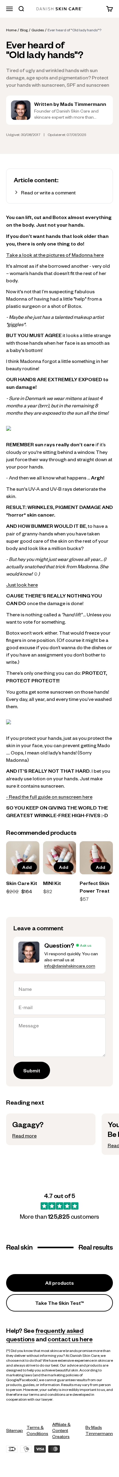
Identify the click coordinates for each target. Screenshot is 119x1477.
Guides (37, 29)
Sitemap (14, 1430)
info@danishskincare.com (69, 965)
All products (59, 1283)
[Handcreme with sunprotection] (59, 721)
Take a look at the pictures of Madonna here (55, 255)
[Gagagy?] (51, 1129)
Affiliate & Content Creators (61, 1430)
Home (11, 29)
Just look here (22, 584)
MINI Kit (52, 883)
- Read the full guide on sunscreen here (49, 796)
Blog (24, 29)
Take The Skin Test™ (59, 1303)
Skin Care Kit (21, 883)
